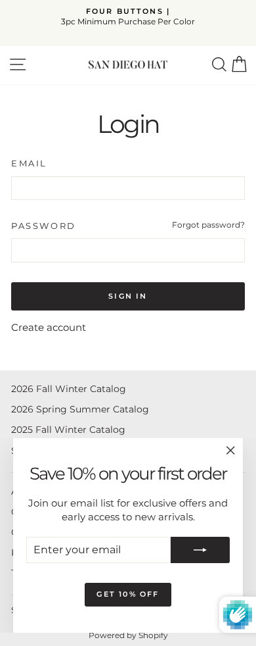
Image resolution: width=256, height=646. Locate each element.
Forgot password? (208, 225)
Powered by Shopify (128, 635)
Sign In (127, 296)
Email (29, 163)
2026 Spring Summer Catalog (80, 409)
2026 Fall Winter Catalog (68, 389)
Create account (48, 327)
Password (43, 225)
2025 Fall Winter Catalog (68, 429)
